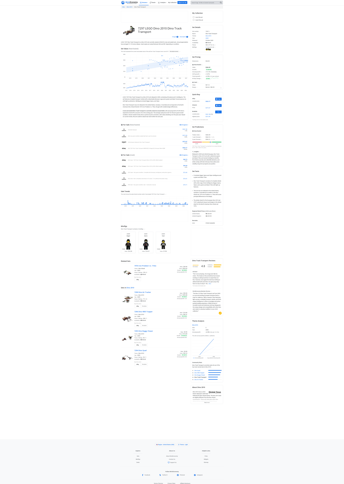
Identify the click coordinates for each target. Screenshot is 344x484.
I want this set (176, 280)
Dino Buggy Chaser (199, 375)
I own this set (176, 277)
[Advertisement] (154, 16)
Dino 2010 (129, 7)
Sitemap (206, 462)
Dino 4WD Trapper (199, 372)
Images (174, 36)
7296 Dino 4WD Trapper (143, 312)
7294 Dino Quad (140, 350)
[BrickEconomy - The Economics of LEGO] (129, 2)
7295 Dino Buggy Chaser (143, 331)
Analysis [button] (162, 2)
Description (183, 36)
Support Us (173, 462)
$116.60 (185, 333)
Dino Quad (197, 370)
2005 (138, 270)
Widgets (206, 459)
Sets (123, 7)
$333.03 (185, 268)
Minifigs (138, 459)
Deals (137, 462)
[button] (179, 51)
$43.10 (185, 353)
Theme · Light (184, 444)
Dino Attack (141, 268)
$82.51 (185, 314)
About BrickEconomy (172, 456)
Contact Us (172, 459)
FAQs (206, 456)
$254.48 (185, 295)
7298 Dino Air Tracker (142, 292)
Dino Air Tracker (198, 379)
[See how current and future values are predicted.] (221, 87)
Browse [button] (144, 2)
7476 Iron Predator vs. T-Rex (145, 266)
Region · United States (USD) (166, 444)
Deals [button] (153, 2)
